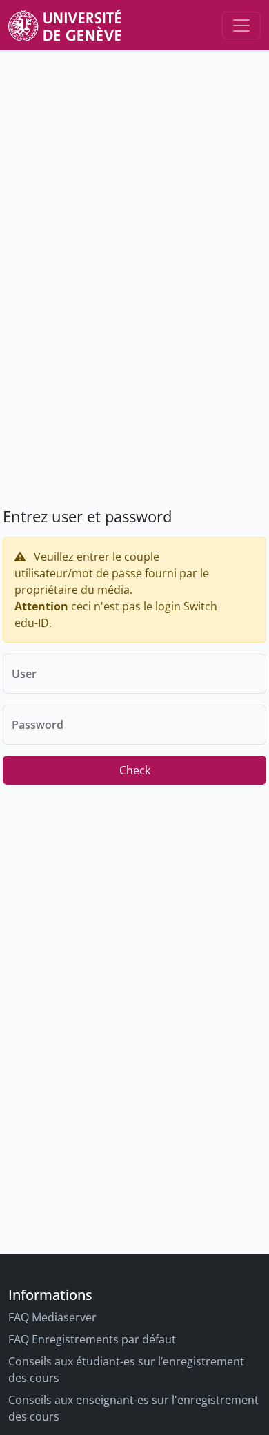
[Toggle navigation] (241, 25)
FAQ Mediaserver (52, 1317)
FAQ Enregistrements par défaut (92, 1339)
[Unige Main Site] (64, 25)
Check (134, 770)
